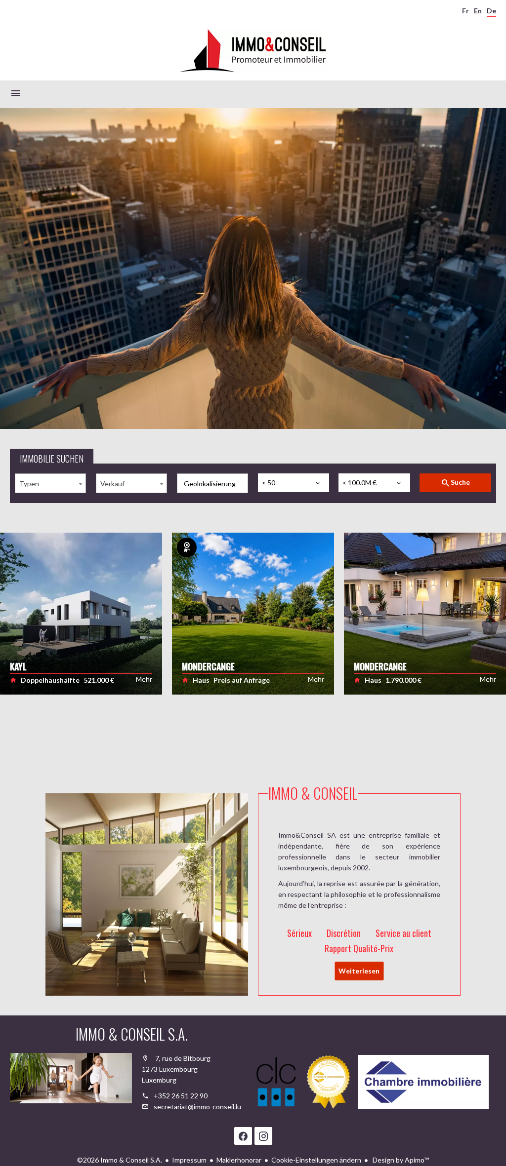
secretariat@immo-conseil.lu (197, 1106)
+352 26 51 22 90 (181, 1095)
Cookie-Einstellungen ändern (316, 1160)
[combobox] (50, 483)
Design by (400, 1160)
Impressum (189, 1160)
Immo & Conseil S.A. (132, 1034)
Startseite (253, 50)
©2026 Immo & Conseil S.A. (119, 1160)
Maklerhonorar (238, 1160)
